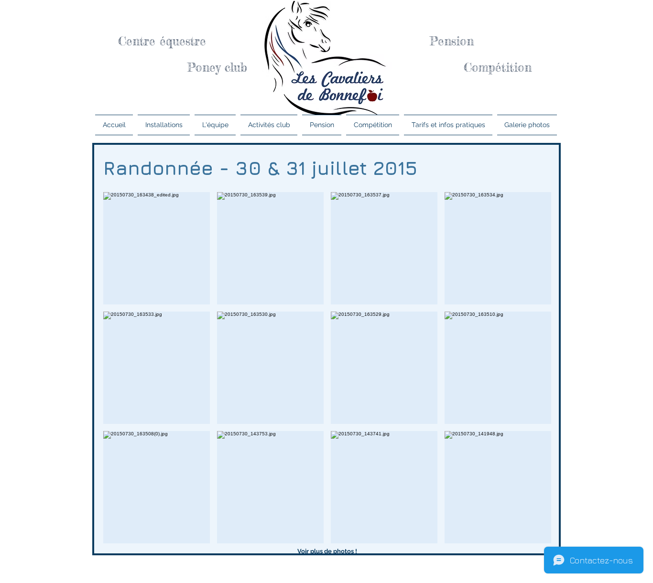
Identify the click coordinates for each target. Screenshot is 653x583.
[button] (156, 248)
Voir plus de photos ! (327, 551)
